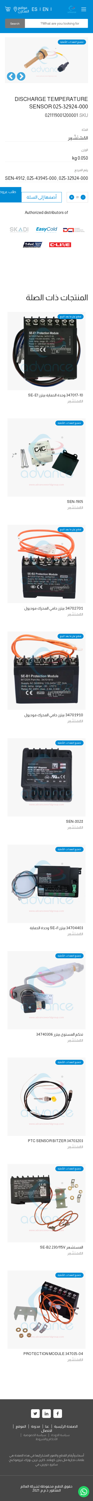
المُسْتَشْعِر (75, 401)
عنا (47, 1426)
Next (11, 77)
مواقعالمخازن (23, 9)
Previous (21, 77)
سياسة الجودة (60, 1435)
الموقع (21, 1426)
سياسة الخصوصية (34, 1435)
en (45, 9)
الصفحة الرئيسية (66, 1426)
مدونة (35, 1426)
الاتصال (46, 1431)
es (34, 9)
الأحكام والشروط (46, 1439)
